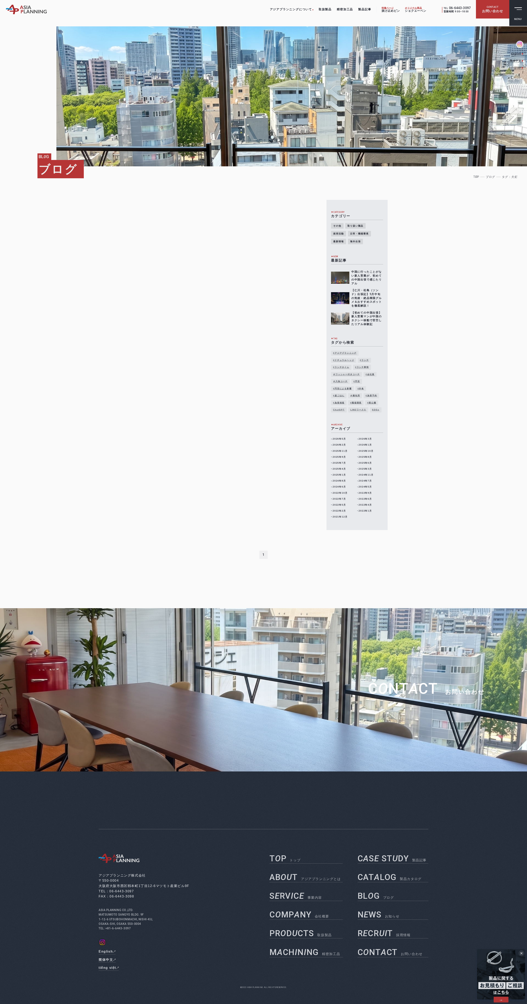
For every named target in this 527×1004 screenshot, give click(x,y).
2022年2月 (339, 511)
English (516, 53)
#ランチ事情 (362, 367)
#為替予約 (371, 395)
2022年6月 (365, 499)
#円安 (356, 381)
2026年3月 (365, 439)
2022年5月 (339, 505)
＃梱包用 (355, 395)
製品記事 (364, 9)
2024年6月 (339, 486)
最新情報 (338, 241)
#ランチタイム (341, 367)
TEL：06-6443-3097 (116, 891)
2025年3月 (365, 469)
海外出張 (355, 241)
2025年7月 (339, 463)
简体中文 (515, 60)
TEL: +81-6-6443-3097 (115, 928)
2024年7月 (365, 480)
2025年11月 (340, 451)
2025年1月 (339, 475)
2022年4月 (365, 505)
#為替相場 (338, 403)
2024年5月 (365, 486)
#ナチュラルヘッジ (343, 360)
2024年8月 (339, 480)
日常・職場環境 (359, 233)
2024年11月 (366, 475)
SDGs (375, 410)
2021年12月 (340, 516)
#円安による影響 (342, 388)
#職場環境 (355, 403)
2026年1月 (365, 445)
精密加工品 (345, 9)
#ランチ (364, 360)
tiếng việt (515, 67)
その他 (337, 226)
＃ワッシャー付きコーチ (346, 374)
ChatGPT (339, 410)
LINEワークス (358, 410)
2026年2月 (339, 445)
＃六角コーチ (340, 381)
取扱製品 (325, 9)
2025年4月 (339, 469)
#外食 (361, 388)
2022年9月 (365, 493)
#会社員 (370, 374)
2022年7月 (339, 499)
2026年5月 (339, 439)
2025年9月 (339, 457)
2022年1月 (365, 511)
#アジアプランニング (345, 353)
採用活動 (338, 233)
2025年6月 (365, 463)
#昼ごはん (338, 395)
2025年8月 (365, 457)
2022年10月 (340, 493)
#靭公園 (371, 403)
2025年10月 (366, 451)
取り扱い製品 (355, 226)
